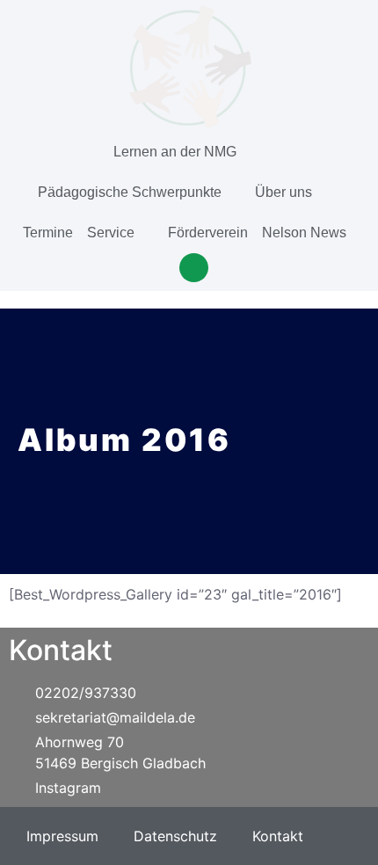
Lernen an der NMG (174, 151)
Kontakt (277, 836)
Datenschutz (175, 836)
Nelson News (304, 232)
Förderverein (208, 232)
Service (110, 232)
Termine (48, 232)
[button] (193, 267)
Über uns (283, 192)
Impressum (62, 836)
